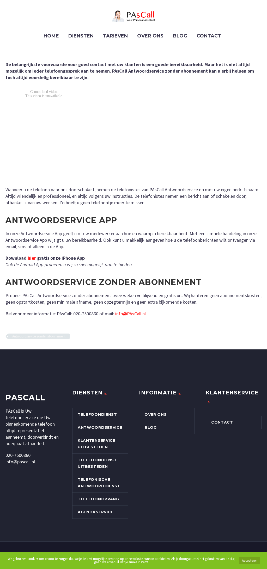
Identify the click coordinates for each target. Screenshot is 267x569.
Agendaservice (95, 512)
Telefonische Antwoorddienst (99, 482)
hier (32, 258)
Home (51, 36)
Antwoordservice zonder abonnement (38, 336)
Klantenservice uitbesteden (97, 443)
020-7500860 (18, 455)
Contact (209, 36)
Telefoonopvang (98, 499)
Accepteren (249, 560)
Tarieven (115, 36)
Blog (180, 36)
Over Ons (150, 36)
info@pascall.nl (20, 462)
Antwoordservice (100, 427)
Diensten (81, 36)
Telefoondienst (97, 414)
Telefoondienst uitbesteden (97, 463)
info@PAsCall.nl (130, 314)
